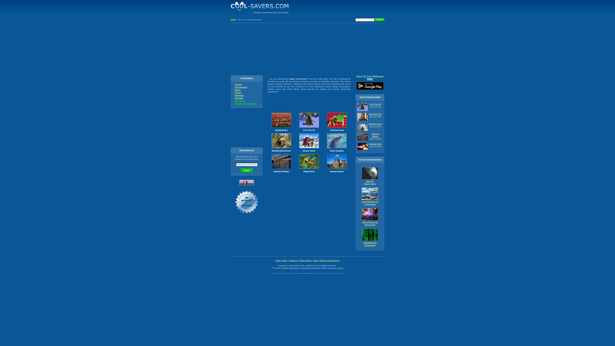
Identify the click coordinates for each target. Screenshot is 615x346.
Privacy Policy (305, 261)
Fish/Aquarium (241, 87)
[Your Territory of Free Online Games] (246, 185)
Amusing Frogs (337, 130)
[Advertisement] (346, 7)
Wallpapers (240, 101)
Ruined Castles (337, 171)
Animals (238, 84)
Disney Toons (309, 151)
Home (278, 261)
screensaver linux (336, 273)
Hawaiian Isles (375, 144)
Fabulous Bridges (281, 171)
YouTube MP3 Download (245, 104)
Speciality (239, 98)
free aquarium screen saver (320, 273)
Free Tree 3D (309, 130)
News (284, 261)
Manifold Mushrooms (281, 151)
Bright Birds (309, 171)
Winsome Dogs (375, 124)
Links (315, 261)
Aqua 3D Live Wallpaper (370, 84)
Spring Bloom (281, 130)
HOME (233, 20)
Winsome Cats (375, 114)
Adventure (239, 95)
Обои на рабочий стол (329, 261)
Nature (238, 90)
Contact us (293, 261)
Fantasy (238, 93)
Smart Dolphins (337, 151)
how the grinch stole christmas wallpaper (294, 273)
